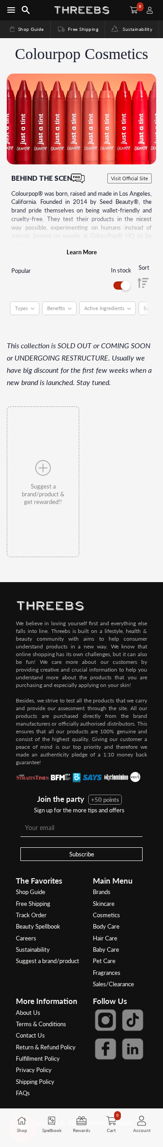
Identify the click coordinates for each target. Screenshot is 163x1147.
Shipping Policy (35, 1081)
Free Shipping (77, 29)
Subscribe (81, 854)
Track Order (31, 915)
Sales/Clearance (113, 984)
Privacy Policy (34, 1069)
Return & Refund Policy (46, 1047)
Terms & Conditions (41, 1024)
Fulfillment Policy (38, 1058)
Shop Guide (26, 29)
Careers (26, 938)
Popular (21, 270)
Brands (101, 891)
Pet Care (104, 960)
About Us (28, 1012)
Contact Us (30, 1035)
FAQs (23, 1093)
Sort (144, 267)
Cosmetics (106, 915)
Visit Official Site (129, 178)
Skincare (104, 903)
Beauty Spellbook (38, 926)
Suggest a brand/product (47, 960)
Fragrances (106, 972)
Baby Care (106, 949)
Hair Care (105, 938)
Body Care (106, 926)
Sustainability (135, 29)
